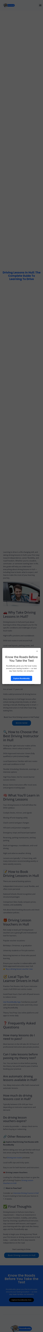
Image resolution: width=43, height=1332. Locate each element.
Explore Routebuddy (21, 678)
